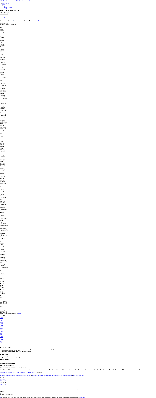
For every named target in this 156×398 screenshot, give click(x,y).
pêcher (1, 341)
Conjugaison (5, 3)
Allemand (1, 14)
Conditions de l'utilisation (9, 372)
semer (1, 333)
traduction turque (65, 375)
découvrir (1, 339)
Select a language (38, 372)
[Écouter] (18, 20)
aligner (1, 334)
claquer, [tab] (5, 17)
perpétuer (1, 336)
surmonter (1, 324)
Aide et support (6, 6)
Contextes (3, 2)
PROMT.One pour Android (3, 384)
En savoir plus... (82, 397)
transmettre (1, 318)
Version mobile (33, 372)
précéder (1, 320)
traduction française (18, 375)
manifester (1, 331)
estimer (1, 316)
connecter (1, 322)
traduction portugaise (59, 375)
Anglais (4, 14)
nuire (1, 342)
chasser (1, 330)
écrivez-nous (19, 313)
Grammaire (3, 4)
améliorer (1, 328)
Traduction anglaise (2, 375)
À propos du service (2, 372)
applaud (37, 20)
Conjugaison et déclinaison (3, 380)
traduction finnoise (81, 375)
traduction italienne (29, 375)
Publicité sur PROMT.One (23, 372)
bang (34, 20)
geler (1, 319)
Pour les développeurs (3, 387)
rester (1, 329)
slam (31, 20)
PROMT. (22, 0)
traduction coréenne (54, 375)
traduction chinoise (48, 375)
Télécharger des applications (8, 7)
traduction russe (8, 375)
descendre (1, 326)
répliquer (1, 323)
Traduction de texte (2, 379)
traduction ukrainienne (75, 375)
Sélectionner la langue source (4, 12)
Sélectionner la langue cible (3, 13)
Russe (15, 14)
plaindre (1, 332)
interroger (1, 317)
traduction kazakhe (43, 375)
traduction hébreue (38, 375)
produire (1, 338)
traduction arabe (34, 375)
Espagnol (6, 14)
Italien (11, 14)
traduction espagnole (23, 375)
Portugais (13, 14)
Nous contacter (6, 5)
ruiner (1, 327)
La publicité (5, 8)
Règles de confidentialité (16, 372)
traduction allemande (12, 375)
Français (9, 14)
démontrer (1, 325)
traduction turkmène (69, 375)
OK (0, 397)
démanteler (1, 337)
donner (1, 335)
